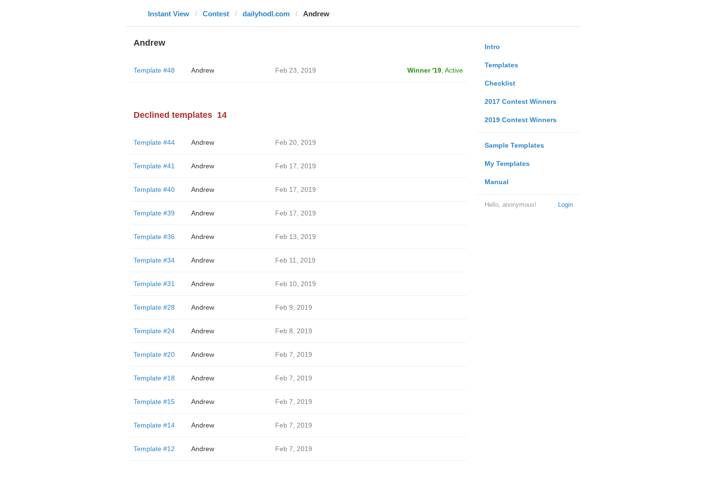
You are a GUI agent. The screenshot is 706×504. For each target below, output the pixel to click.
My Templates (507, 163)
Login (565, 204)
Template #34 (154, 260)
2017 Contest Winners (521, 101)
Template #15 (154, 401)
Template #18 (154, 378)
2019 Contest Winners (521, 120)
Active (454, 70)
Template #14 (154, 425)
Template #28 (154, 307)
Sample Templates (514, 145)
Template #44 (154, 142)
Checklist (500, 83)
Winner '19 (424, 70)
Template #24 (154, 331)
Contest (216, 14)
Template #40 (154, 189)
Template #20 (154, 354)
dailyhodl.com (266, 14)
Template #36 (154, 236)
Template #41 (154, 166)
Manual (497, 182)
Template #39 (154, 213)
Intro (492, 46)
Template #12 (154, 449)
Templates (501, 65)
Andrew (202, 70)
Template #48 (154, 70)
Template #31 (154, 284)
